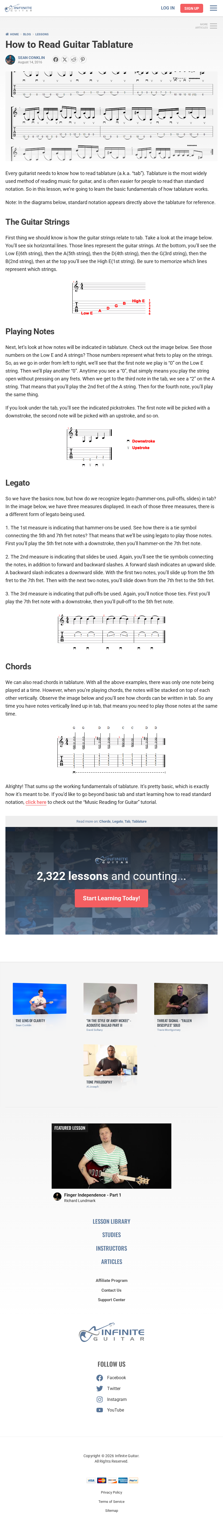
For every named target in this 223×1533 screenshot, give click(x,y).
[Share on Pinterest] (82, 59)
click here (36, 802)
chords (105, 821)
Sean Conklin (31, 58)
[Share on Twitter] (65, 59)
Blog (27, 34)
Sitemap (111, 1511)
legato (117, 821)
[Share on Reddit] (74, 59)
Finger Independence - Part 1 (92, 1195)
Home (14, 34)
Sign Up (191, 8)
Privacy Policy (111, 1492)
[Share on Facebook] (56, 59)
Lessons (42, 34)
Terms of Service (111, 1502)
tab (127, 821)
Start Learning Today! (111, 898)
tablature (139, 821)
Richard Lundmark (79, 1200)
